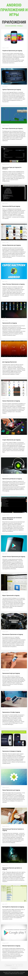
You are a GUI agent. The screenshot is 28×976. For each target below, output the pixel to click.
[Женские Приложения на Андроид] (14, 932)
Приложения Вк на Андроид (9, 323)
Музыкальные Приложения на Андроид (12, 634)
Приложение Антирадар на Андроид (11, 751)
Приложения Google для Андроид (11, 673)
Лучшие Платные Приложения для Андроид (13, 556)
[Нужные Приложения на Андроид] (14, 387)
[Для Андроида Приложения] (14, 348)
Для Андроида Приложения (9, 362)
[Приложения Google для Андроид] (14, 660)
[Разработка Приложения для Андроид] (14, 37)
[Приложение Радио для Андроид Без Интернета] (14, 154)
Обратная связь (13, 973)
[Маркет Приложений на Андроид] (14, 582)
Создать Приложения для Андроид (11, 440)
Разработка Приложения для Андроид (12, 50)
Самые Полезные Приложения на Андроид (13, 284)
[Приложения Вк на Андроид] (14, 309)
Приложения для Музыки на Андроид (12, 478)
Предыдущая (9, 965)
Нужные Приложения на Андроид (11, 401)
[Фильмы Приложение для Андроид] (14, 231)
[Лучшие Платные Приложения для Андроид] (14, 543)
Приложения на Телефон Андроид (11, 712)
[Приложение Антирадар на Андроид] (14, 737)
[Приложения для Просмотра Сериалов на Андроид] (14, 815)
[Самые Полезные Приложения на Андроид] (14, 270)
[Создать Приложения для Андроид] (14, 426)
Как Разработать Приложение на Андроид (13, 907)
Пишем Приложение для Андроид (11, 790)
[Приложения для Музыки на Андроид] (14, 465)
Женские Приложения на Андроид (11, 945)
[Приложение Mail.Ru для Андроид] (14, 193)
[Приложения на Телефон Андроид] (14, 699)
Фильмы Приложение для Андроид (11, 245)
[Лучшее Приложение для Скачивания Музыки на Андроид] (14, 504)
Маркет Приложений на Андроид (10, 595)
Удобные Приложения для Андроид (11, 89)
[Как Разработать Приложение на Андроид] (14, 893)
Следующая (14, 968)
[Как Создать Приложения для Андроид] (14, 115)
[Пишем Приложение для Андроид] (14, 776)
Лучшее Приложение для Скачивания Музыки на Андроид (12, 518)
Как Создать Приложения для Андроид (12, 128)
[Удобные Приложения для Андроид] (14, 76)
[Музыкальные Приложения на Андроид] (14, 621)
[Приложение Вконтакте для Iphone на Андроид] (14, 854)
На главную (20, 973)
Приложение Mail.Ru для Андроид (11, 206)
